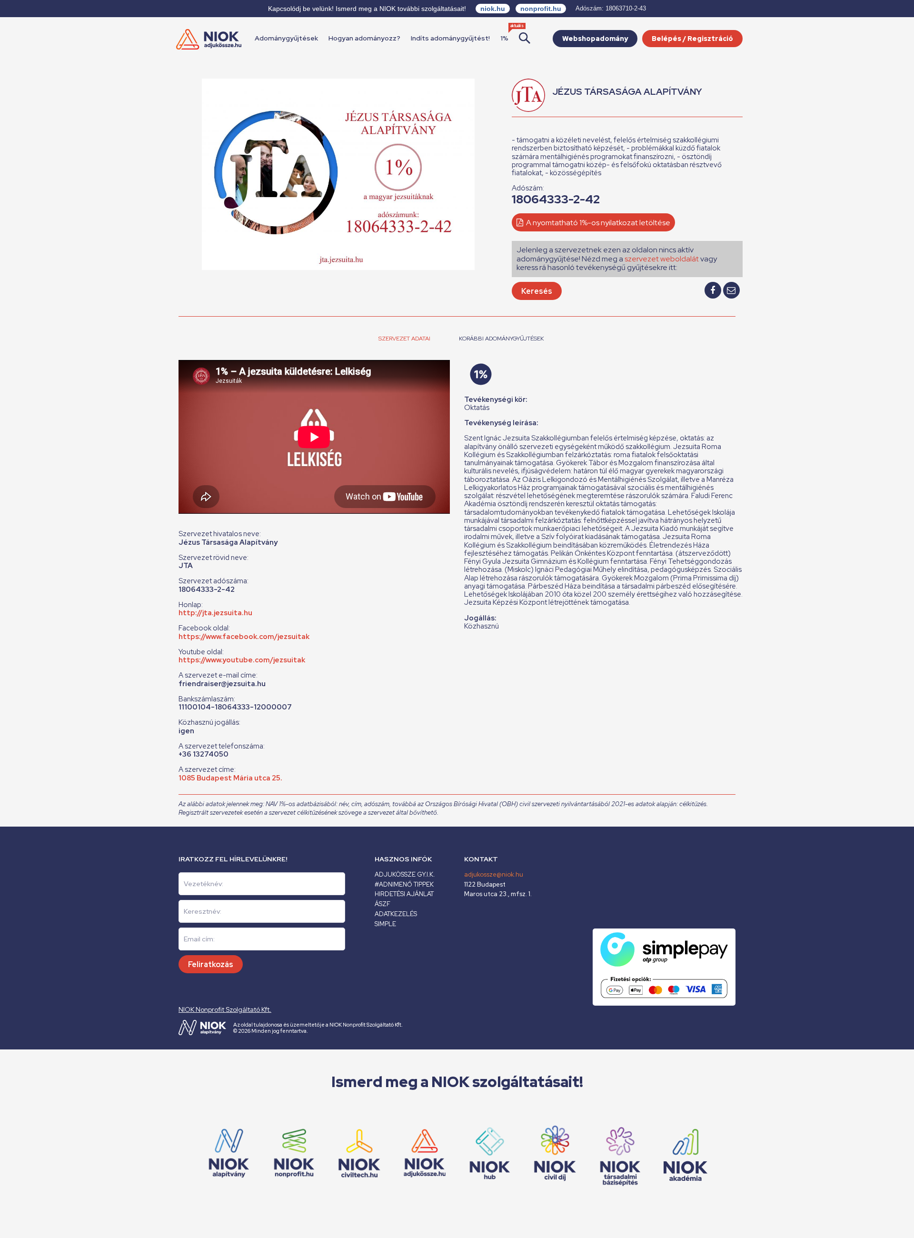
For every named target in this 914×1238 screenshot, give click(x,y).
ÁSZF (382, 904)
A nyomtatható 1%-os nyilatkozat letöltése (597, 223)
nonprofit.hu (540, 8)
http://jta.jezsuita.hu (215, 613)
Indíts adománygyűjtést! (450, 38)
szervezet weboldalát (662, 259)
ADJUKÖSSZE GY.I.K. (405, 874)
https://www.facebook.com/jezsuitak (244, 636)
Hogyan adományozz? (364, 38)
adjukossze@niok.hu (493, 874)
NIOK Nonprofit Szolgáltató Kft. (225, 1009)
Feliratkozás (210, 964)
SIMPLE (385, 924)
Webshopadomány (595, 38)
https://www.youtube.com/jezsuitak (242, 660)
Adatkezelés (396, 914)
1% (504, 38)
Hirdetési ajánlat (404, 894)
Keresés (536, 291)
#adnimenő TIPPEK (404, 884)
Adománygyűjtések (286, 38)
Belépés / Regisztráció (692, 38)
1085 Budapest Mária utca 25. (230, 778)
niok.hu (492, 8)
